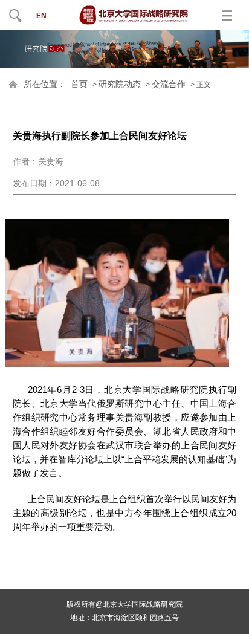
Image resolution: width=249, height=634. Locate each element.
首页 (79, 84)
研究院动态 (120, 84)
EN (41, 15)
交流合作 (169, 84)
